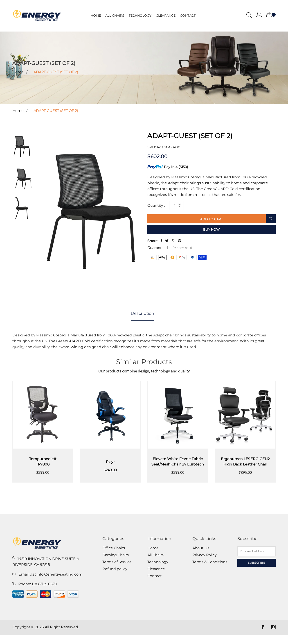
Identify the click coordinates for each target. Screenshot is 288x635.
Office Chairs (113, 548)
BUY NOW (211, 229)
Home (96, 16)
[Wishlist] (271, 219)
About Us (200, 548)
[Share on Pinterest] (179, 241)
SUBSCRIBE (256, 562)
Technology (140, 16)
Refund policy (114, 569)
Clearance (166, 16)
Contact (188, 16)
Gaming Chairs (115, 555)
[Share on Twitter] (167, 241)
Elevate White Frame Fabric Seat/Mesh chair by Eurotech (177, 461)
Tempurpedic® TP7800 (42, 461)
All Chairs (114, 16)
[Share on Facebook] (161, 241)
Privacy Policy (204, 555)
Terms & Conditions (209, 562)
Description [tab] (142, 313)
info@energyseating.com (59, 574)
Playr (110, 462)
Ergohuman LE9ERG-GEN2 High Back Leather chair (245, 461)
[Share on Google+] (173, 241)
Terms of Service (117, 562)
